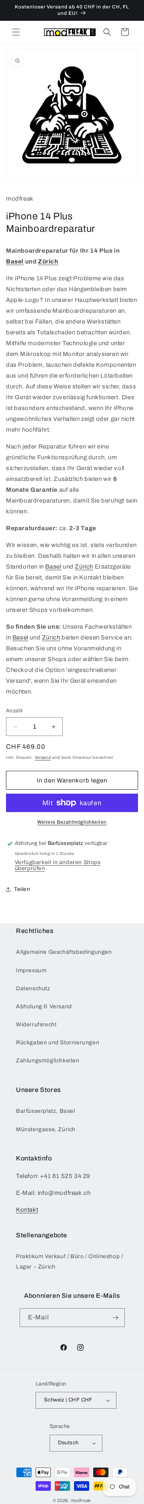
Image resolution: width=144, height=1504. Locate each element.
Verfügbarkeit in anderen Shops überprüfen (58, 865)
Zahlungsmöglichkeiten (48, 1061)
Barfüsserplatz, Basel (45, 1111)
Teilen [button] (22, 889)
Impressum (31, 970)
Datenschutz (33, 988)
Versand (43, 757)
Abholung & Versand (44, 1006)
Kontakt (27, 1209)
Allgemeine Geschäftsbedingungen (64, 952)
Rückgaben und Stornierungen (57, 1043)
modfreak (81, 1500)
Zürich (48, 261)
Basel (15, 261)
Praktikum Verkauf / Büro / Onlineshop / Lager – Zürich (69, 1261)
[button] (16, 32)
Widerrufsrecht (36, 1024)
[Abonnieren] (115, 1317)
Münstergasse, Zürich (46, 1129)
